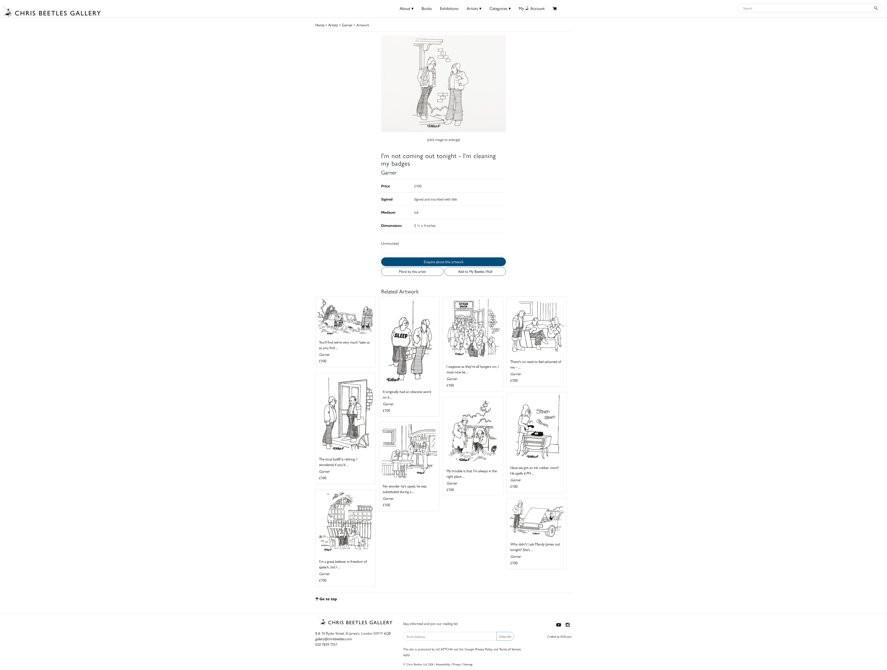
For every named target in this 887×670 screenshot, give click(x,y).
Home (319, 24)
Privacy (457, 664)
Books (427, 8)
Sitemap (468, 664)
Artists (333, 24)
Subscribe (505, 636)
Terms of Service (510, 649)
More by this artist (412, 271)
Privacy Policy (484, 649)
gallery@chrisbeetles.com (333, 638)
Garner (347, 24)
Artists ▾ (474, 8)
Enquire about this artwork (443, 261)
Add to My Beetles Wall (475, 271)
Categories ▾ (500, 8)
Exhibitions (449, 8)
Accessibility (443, 664)
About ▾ (406, 8)
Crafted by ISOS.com (559, 636)
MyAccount (532, 8)
